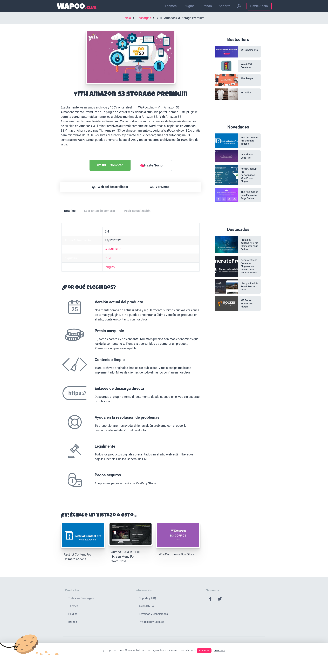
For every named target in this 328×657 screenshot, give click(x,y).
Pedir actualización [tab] (137, 210)
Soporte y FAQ (147, 598)
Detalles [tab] (70, 210)
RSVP (108, 258)
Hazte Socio (259, 6)
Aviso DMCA (146, 606)
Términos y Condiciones (153, 614)
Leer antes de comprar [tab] (99, 210)
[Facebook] (210, 598)
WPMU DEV (112, 249)
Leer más (219, 650)
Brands (206, 6)
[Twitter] (219, 598)
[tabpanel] (130, 361)
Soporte (224, 6)
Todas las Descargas (81, 598)
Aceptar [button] (204, 650)
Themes (171, 6)
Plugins (189, 6)
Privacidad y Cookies (151, 621)
